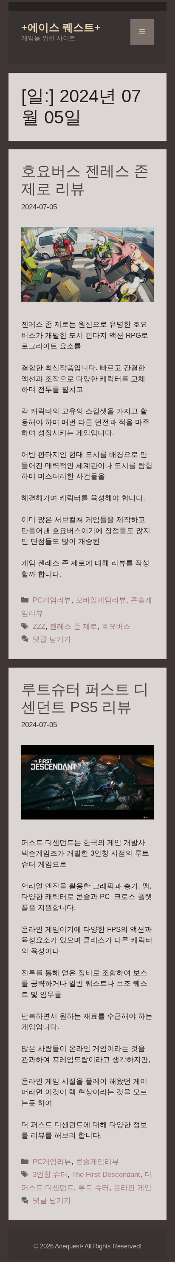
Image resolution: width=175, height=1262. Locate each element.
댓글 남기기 (52, 639)
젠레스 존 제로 (73, 626)
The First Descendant (106, 1175)
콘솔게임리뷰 (97, 1162)
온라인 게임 (132, 1188)
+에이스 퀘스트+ (61, 27)
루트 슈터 (93, 1188)
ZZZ (39, 626)
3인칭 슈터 (50, 1175)
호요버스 (116, 626)
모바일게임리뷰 (101, 600)
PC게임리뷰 (52, 600)
